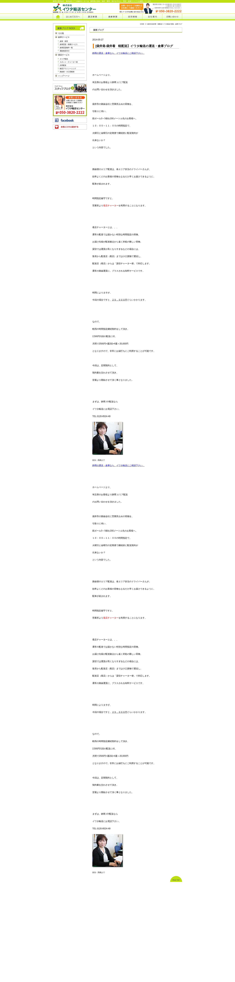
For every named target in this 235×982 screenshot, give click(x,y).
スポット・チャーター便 (69, 62)
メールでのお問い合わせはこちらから (129, 8)
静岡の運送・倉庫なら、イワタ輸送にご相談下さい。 (118, 53)
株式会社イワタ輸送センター (74, 8)
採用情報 (132, 17)
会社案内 (152, 17)
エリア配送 (64, 59)
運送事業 (93, 17)
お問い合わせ (172, 17)
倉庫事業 (113, 17)
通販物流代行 (64, 51)
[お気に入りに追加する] (70, 127)
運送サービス (63, 55)
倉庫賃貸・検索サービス (69, 44)
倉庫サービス (63, 37)
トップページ (58, 17)
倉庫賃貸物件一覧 (66, 48)
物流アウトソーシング (68, 69)
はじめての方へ (73, 17)
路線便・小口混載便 (67, 72)
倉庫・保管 (64, 41)
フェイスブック (70, 120)
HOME (142, 24)
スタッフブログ (70, 88)
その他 (61, 33)
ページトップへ (176, 879)
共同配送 (63, 65)
